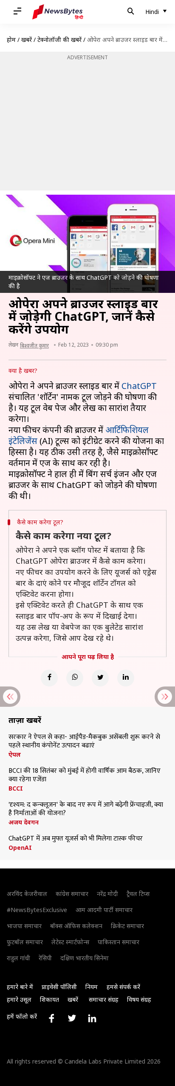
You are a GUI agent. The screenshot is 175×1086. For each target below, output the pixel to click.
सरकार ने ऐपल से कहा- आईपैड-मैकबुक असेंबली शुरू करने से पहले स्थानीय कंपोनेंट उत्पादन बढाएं (84, 741)
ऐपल (14, 754)
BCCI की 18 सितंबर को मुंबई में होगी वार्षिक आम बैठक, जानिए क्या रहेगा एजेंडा (84, 775)
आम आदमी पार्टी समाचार (104, 910)
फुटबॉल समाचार (25, 942)
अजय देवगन (23, 822)
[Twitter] (100, 678)
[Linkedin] (125, 678)
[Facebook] (49, 678)
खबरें (26, 40)
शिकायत (49, 999)
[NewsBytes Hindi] (57, 12)
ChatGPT (139, 385)
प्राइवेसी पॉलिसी (59, 987)
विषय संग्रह (139, 999)
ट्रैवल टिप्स (138, 894)
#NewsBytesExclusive (37, 910)
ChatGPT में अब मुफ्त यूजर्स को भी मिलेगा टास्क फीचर (75, 839)
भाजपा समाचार (24, 926)
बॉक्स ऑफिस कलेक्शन (76, 926)
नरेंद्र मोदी (107, 894)
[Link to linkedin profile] (92, 1018)
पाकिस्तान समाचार (118, 942)
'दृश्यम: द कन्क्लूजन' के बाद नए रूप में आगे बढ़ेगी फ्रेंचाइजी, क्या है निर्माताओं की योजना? (85, 809)
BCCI (15, 788)
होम (11, 40)
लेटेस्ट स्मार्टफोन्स (70, 942)
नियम (91, 987)
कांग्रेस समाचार (72, 894)
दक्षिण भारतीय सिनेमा (84, 958)
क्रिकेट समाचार (127, 926)
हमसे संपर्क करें (123, 987)
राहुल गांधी (18, 958)
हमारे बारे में (20, 987)
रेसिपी (45, 958)
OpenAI (20, 848)
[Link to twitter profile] (72, 1018)
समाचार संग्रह (104, 999)
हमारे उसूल (19, 999)
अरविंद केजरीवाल (27, 894)
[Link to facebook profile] (51, 1018)
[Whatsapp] (74, 678)
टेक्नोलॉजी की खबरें (59, 40)
